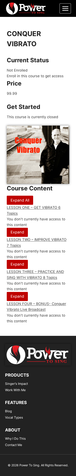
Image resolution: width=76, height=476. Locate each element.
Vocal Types (14, 417)
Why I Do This (15, 439)
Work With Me (15, 390)
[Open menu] (65, 8)
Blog (8, 411)
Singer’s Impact (16, 384)
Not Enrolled (17, 70)
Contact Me (13, 445)
